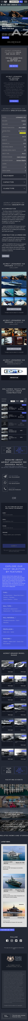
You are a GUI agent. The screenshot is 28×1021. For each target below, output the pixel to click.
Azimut (4, 4)
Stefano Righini (21, 160)
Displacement (6, 611)
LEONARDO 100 (14, 4)
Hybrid (12, 632)
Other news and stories (7, 930)
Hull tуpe (7, 606)
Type (5, 592)
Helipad (5, 641)
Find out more (16, 1016)
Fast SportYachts (7, 595)
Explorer (5, 597)
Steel (17, 620)
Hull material (8, 617)
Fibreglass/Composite (9, 620)
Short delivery (6, 643)
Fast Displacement (17, 611)
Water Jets (6, 632)
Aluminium (6, 622)
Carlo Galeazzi (21, 157)
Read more (12, 586)
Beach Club (20, 641)
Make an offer (5, 37)
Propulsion (7, 629)
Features (6, 638)
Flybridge (11, 597)
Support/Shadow (7, 599)
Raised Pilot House (18, 595)
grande (8, 4)
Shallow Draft (12, 641)
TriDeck (16, 599)
